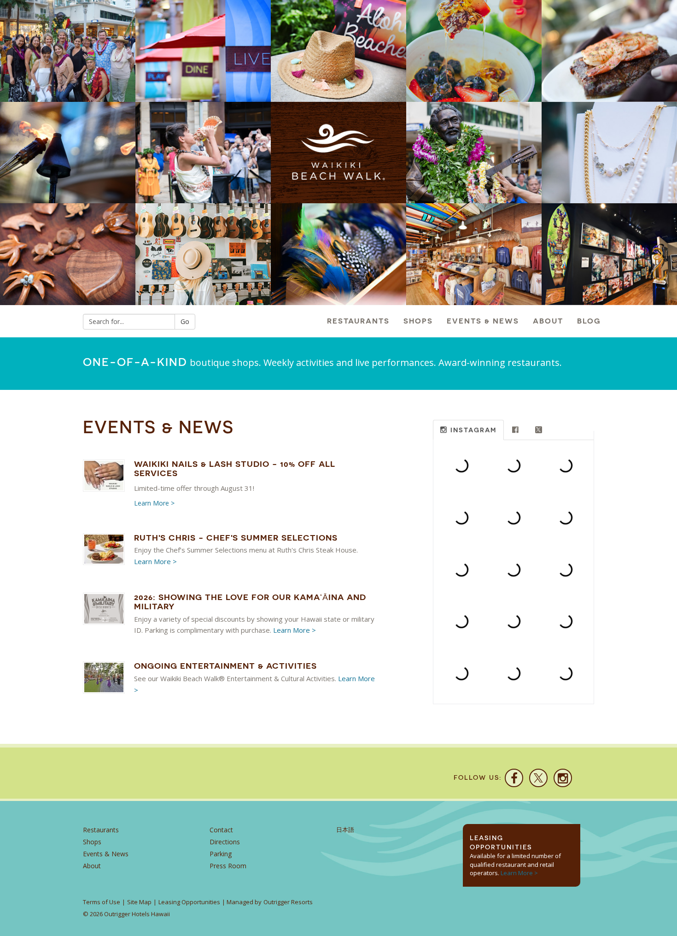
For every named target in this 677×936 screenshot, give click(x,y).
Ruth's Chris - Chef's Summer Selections (236, 537)
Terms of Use (101, 902)
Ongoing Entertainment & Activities (225, 666)
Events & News (483, 321)
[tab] (468, 430)
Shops (418, 321)
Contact (221, 829)
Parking (221, 853)
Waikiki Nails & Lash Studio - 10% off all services (234, 468)
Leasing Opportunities (189, 902)
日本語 (345, 829)
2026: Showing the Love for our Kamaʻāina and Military (250, 601)
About (548, 321)
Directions (225, 841)
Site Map (139, 902)
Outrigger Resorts (288, 902)
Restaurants (358, 321)
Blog (589, 321)
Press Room (228, 865)
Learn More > (154, 503)
